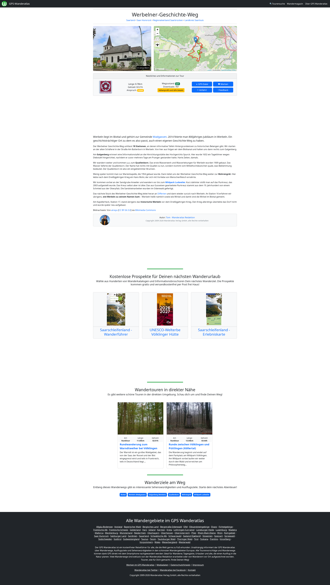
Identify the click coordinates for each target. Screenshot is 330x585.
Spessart (218, 536)
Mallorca (99, 533)
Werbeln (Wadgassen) (137, 495)
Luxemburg (221, 529)
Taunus (144, 539)
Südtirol (117, 539)
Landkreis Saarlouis (194, 20)
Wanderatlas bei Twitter (146, 570)
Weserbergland (169, 542)
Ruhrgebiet (229, 533)
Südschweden (105, 539)
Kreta (169, 529)
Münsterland (126, 533)
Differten (162, 193)
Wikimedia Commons (145, 210)
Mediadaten (162, 564)
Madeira (233, 529)
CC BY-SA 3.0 (125, 210)
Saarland (130, 20)
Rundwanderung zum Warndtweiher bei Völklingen (138, 446)
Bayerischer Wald (132, 526)
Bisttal (123, 495)
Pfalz (193, 533)
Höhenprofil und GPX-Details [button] (171, 90)
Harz (144, 529)
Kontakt (192, 570)
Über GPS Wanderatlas (316, 3)
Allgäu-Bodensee (104, 526)
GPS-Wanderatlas (19, 3)
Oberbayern (153, 533)
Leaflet (209, 70)
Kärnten (161, 529)
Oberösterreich (182, 533)
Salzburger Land (118, 536)
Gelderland (135, 529)
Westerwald (184, 542)
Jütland (152, 529)
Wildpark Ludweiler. (175, 182)
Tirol (196, 539)
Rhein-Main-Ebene (207, 533)
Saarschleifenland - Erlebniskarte (214, 332)
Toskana (204, 539)
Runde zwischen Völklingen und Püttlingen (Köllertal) (189, 446)
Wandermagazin (295, 3)
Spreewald (229, 536)
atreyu (114, 210)
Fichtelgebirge (226, 526)
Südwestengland (131, 539)
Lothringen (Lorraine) (184, 529)
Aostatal (118, 526)
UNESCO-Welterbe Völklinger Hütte (165, 332)
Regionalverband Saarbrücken (168, 20)
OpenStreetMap (226, 70)
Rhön (219, 533)
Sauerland (144, 536)
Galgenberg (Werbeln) (157, 495)
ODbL (234, 70)
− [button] (157, 33)
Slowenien (208, 536)
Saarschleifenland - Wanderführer (116, 332)
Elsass (214, 526)
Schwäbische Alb (159, 536)
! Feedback (223, 90)
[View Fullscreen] (157, 39)
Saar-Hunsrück (144, 20)
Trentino (214, 539)
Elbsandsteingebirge (199, 526)
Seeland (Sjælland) (192, 536)
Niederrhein (140, 533)
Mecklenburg (111, 533)
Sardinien (132, 536)
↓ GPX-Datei (202, 84)
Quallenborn (174, 495)
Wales (157, 542)
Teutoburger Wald (166, 539)
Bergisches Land (151, 526)
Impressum (198, 564)
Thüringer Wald (184, 539)
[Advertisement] (165, 116)
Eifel (186, 526)
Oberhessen (167, 533)
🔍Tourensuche (277, 3)
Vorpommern (146, 542)
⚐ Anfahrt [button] (202, 90)
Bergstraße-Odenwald (171, 526)
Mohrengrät (186, 495)
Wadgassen (160, 136)
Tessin (153, 539)
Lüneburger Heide (205, 529)
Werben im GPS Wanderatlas (140, 564)
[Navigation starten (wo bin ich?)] (157, 45)
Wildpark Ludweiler (201, 495)
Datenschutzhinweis (180, 564)
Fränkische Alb (100, 529)
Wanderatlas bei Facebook (173, 570)
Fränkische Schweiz (118, 529)
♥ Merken (223, 84)
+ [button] (157, 29)
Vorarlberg (225, 539)
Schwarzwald (174, 536)
